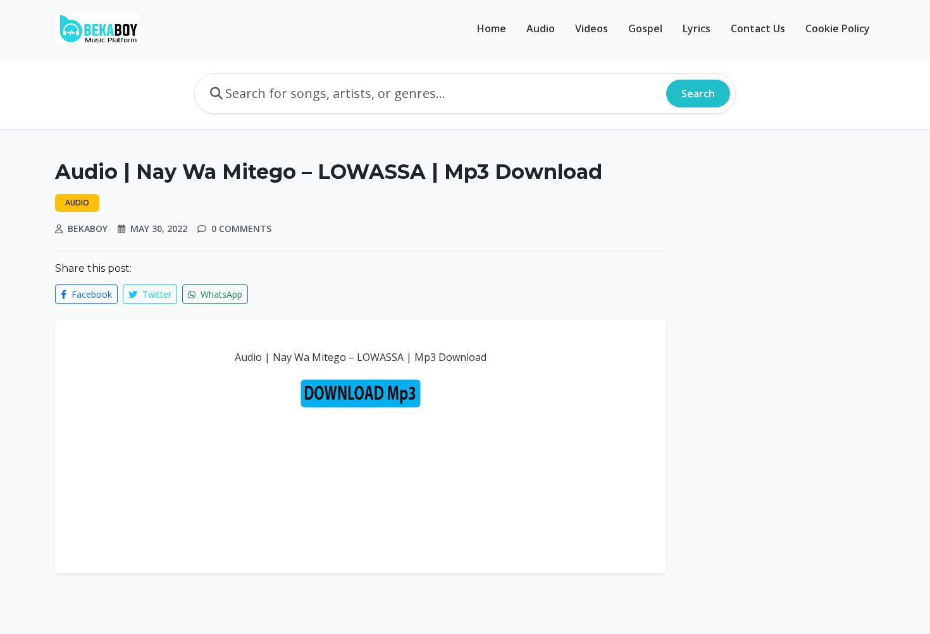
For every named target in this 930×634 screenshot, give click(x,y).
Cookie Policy (837, 28)
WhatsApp (220, 294)
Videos (591, 28)
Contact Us (758, 28)
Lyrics (696, 28)
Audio (540, 28)
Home (491, 28)
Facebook (90, 294)
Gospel (645, 28)
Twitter (155, 294)
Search (698, 94)
